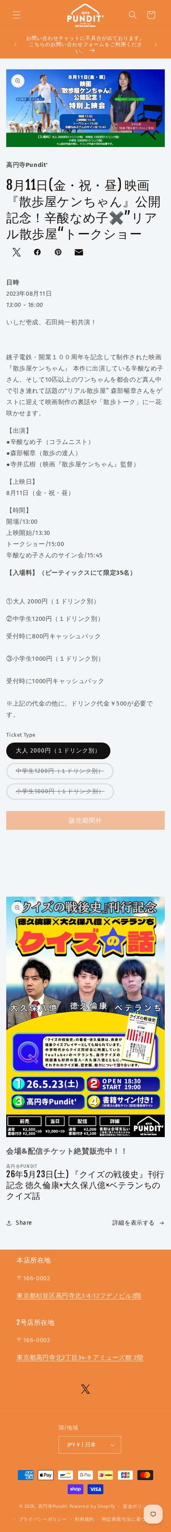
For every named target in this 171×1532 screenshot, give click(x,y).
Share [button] (24, 1222)
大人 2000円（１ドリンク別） (58, 750)
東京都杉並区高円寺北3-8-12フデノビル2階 (79, 1295)
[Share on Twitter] (17, 253)
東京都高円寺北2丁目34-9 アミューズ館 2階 (80, 1357)
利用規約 (84, 1519)
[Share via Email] (80, 254)
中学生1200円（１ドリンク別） (60, 771)
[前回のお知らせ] (15, 44)
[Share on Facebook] (38, 253)
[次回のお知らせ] (156, 44)
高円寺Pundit (53, 1506)
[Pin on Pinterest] (59, 253)
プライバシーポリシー (43, 1519)
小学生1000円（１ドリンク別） (60, 791)
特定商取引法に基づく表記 (131, 1519)
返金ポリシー (137, 1506)
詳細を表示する (133, 1222)
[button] (16, 15)
